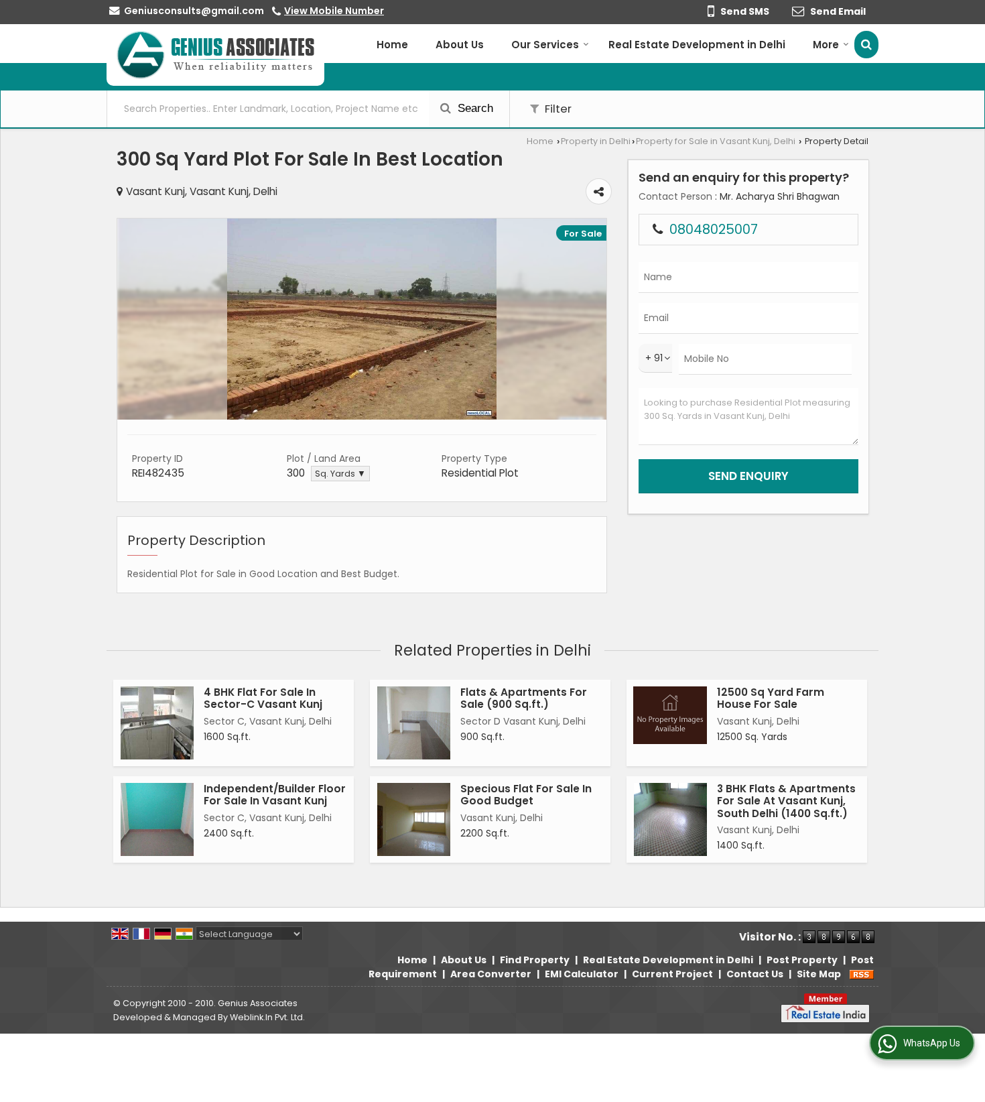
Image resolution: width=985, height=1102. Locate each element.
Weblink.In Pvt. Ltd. (267, 1017)
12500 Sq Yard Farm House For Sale (770, 698)
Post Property (802, 960)
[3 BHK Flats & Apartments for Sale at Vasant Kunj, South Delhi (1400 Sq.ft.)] (670, 819)
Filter (557, 109)
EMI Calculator (581, 974)
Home (392, 45)
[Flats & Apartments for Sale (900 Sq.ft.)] (413, 722)
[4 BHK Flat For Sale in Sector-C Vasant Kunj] (157, 722)
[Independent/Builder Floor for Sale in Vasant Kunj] (157, 819)
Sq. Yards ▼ (340, 473)
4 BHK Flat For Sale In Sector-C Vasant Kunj (263, 698)
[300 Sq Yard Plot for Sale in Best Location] (362, 416)
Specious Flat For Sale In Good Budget (526, 795)
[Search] (866, 44)
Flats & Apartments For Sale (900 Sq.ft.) (523, 698)
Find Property (535, 960)
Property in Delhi (596, 141)
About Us (460, 45)
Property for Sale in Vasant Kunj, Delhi (715, 141)
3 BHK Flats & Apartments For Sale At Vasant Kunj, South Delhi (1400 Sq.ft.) (786, 801)
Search (473, 108)
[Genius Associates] (215, 55)
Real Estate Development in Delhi (696, 45)
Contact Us (754, 974)
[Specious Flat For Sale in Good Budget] (413, 819)
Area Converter (490, 974)
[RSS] (862, 974)
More (826, 45)
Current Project (672, 974)
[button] (334, 10)
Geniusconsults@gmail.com (194, 10)
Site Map (819, 974)
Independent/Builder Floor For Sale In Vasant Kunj (275, 795)
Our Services (545, 45)
